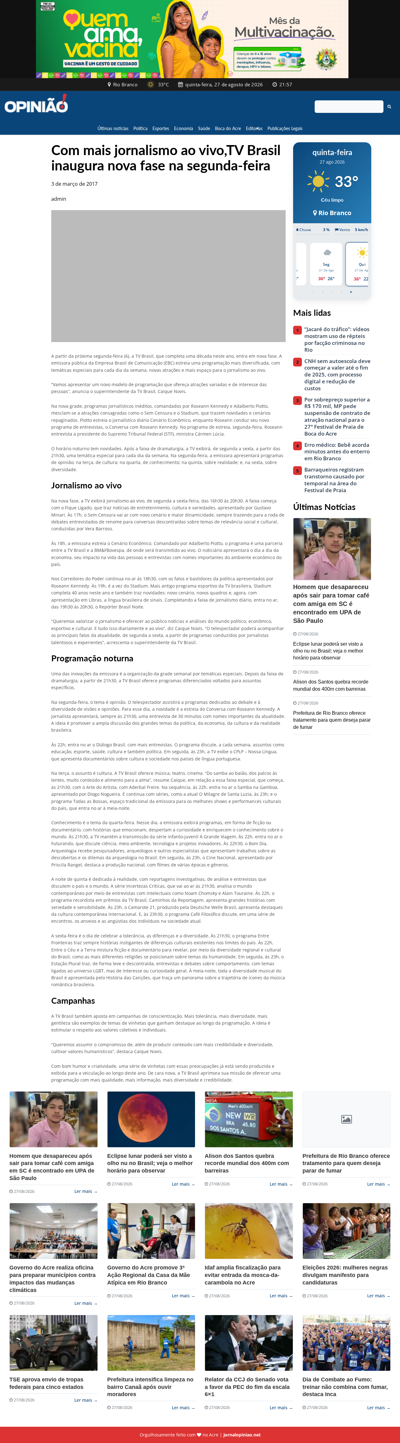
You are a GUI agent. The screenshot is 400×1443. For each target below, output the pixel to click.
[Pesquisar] (389, 107)
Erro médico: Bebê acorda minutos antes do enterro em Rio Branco (337, 451)
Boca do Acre (228, 128)
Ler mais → (86, 1191)
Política (140, 128)
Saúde (204, 128)
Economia (183, 128)
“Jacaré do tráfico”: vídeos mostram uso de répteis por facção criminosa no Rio (336, 339)
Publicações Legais (285, 128)
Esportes (160, 128)
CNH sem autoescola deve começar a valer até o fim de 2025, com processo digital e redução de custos (337, 375)
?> (53, 1119)
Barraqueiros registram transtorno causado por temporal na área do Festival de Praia (334, 479)
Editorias (254, 128)
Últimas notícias (113, 128)
